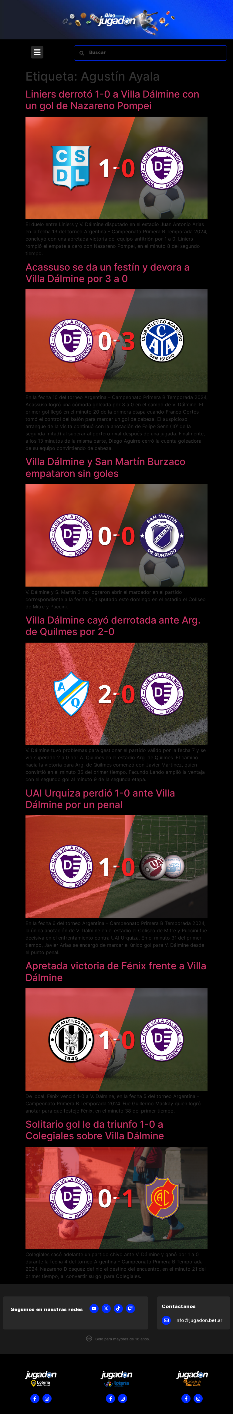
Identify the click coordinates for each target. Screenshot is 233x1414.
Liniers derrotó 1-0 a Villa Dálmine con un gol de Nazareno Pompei (112, 99)
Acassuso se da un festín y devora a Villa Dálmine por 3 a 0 (107, 272)
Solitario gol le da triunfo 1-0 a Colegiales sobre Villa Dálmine (94, 1130)
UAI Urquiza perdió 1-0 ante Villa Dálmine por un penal (100, 798)
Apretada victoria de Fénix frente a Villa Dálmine (115, 971)
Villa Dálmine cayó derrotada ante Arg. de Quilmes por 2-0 (113, 625)
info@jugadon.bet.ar (198, 1320)
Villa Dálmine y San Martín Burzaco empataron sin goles (105, 467)
